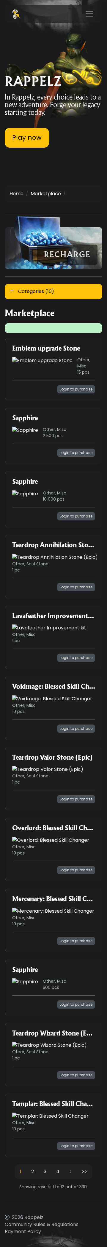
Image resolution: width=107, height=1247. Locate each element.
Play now (27, 137)
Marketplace (46, 193)
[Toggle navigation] (89, 14)
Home (16, 193)
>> (84, 1171)
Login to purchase (76, 389)
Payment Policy (23, 1231)
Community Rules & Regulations (41, 1224)
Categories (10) (35, 291)
